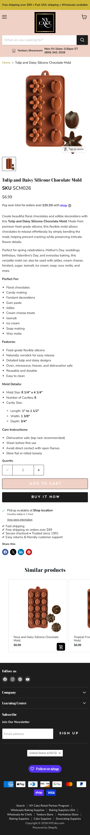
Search (20, 806)
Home (6, 62)
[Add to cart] (61, 647)
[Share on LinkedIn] (21, 552)
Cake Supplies (42, 819)
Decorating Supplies (68, 819)
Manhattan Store (68, 814)
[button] (4, 615)
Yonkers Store (44, 814)
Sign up (68, 733)
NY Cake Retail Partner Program (49, 806)
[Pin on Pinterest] (29, 552)
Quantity (7, 460)
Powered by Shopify (45, 828)
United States (43, 753)
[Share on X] (13, 552)
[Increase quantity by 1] (39, 470)
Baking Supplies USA (62, 810)
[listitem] (37, 615)
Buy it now (45, 497)
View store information (19, 519)
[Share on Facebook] (5, 552)
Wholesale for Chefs (19, 814)
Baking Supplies (19, 819)
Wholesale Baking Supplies (27, 810)
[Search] (82, 40)
